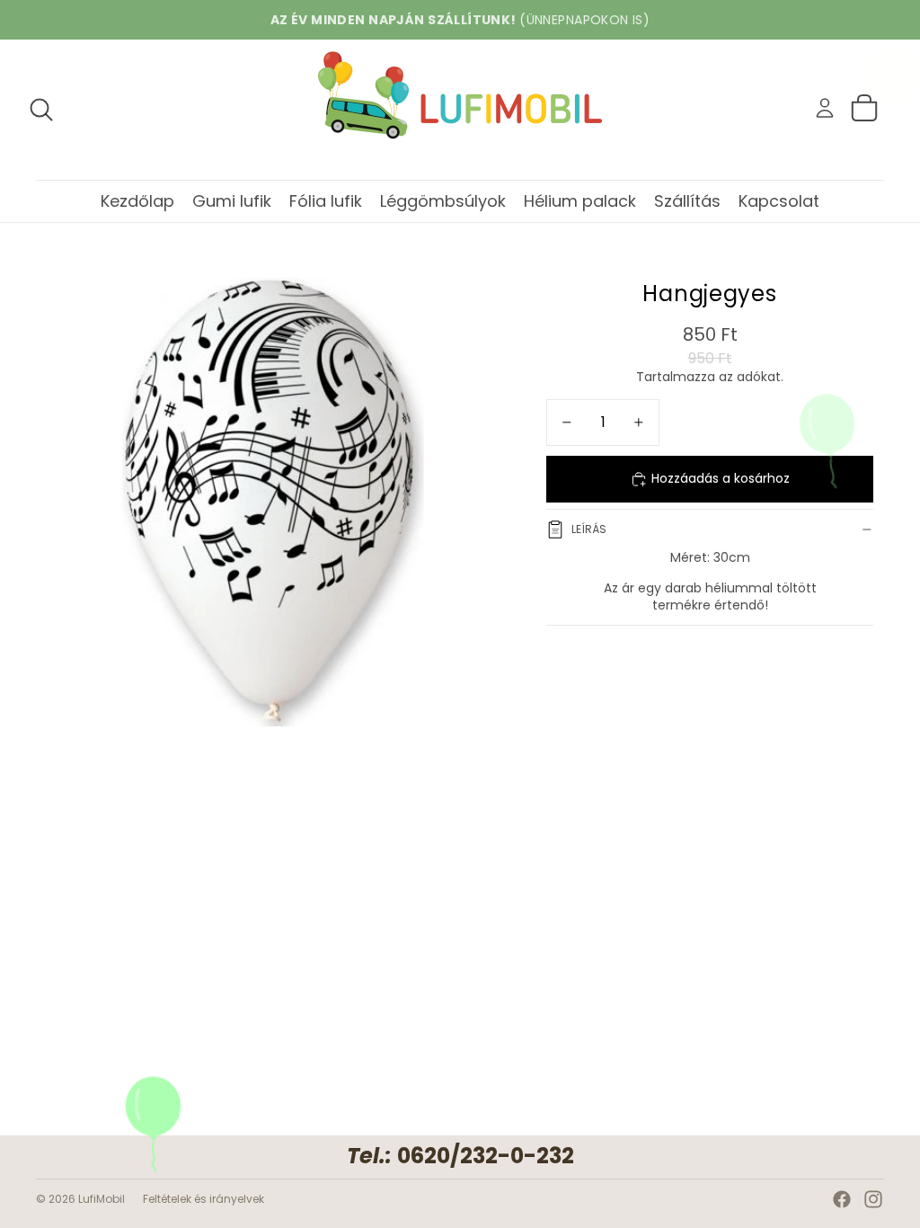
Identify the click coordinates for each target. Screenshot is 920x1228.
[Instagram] (873, 1199)
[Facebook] (842, 1199)
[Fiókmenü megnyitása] (825, 108)
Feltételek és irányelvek (203, 1198)
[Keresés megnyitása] (41, 109)
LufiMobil (101, 1198)
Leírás (588, 529)
